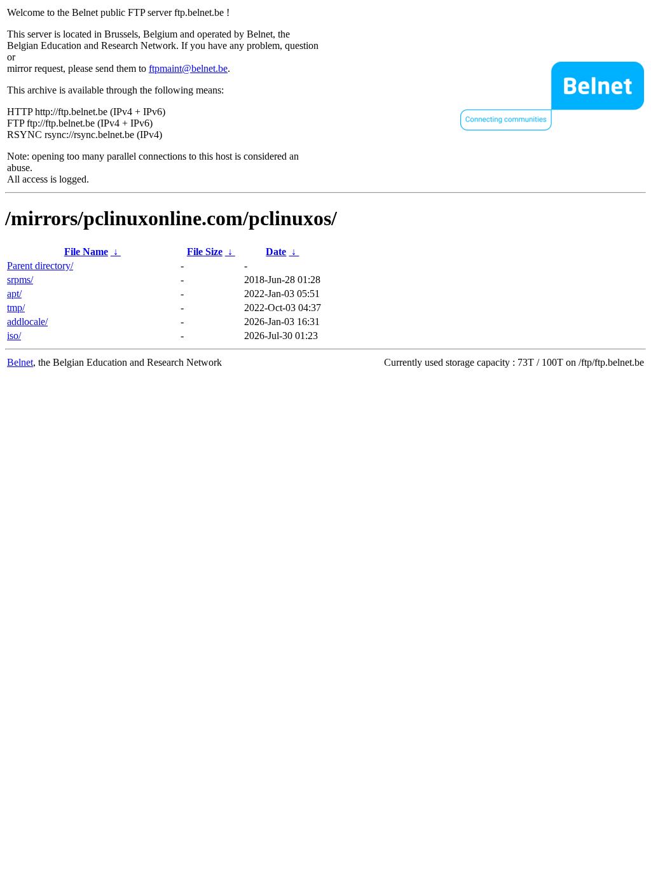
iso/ (14, 335)
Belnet (20, 362)
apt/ (14, 293)
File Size (205, 251)
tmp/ (16, 307)
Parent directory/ (40, 265)
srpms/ (20, 279)
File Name (86, 251)
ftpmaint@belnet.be (188, 68)
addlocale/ (27, 321)
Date (276, 251)
